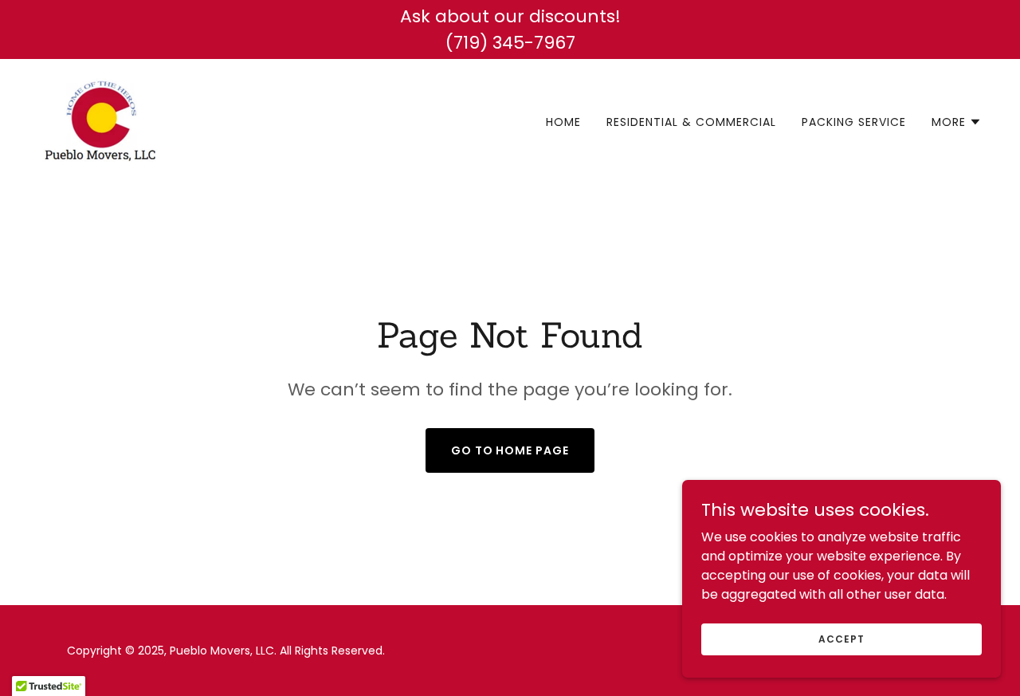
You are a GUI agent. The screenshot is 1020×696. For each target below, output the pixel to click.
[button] (957, 122)
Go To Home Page (510, 450)
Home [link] (563, 122)
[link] (100, 119)
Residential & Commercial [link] (691, 122)
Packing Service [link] (854, 122)
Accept (841, 638)
